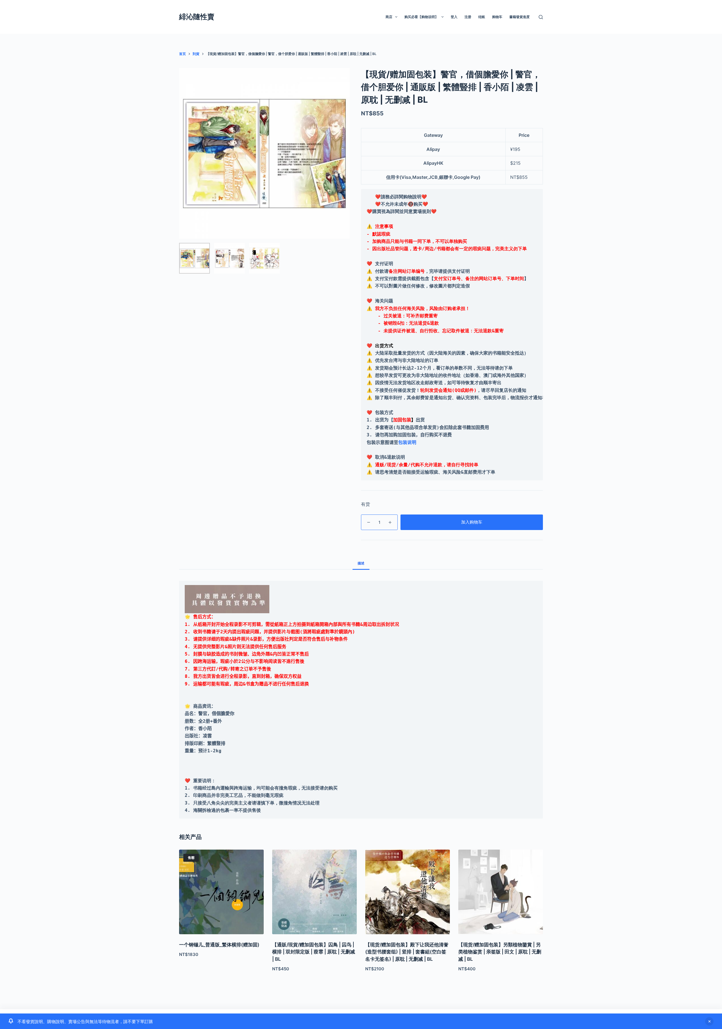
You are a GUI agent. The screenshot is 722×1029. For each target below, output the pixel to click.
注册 (468, 17)
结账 (481, 17)
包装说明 (407, 442)
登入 (454, 17)
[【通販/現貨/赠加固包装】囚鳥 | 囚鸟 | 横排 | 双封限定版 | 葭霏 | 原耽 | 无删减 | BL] (314, 892)
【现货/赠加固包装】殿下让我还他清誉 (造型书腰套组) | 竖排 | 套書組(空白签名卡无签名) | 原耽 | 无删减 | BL (406, 952)
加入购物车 (471, 522)
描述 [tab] (361, 563)
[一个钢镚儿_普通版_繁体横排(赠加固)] (221, 892)
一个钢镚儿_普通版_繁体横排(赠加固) (219, 944)
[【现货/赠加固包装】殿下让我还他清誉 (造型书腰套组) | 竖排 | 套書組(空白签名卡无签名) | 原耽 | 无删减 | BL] (407, 892)
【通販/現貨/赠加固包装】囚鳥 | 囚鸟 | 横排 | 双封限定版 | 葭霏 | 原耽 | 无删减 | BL (313, 952)
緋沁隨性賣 (196, 16)
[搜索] (541, 17)
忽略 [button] (709, 1021)
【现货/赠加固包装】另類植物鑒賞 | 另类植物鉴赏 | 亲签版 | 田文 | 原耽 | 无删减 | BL (499, 952)
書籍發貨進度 (519, 17)
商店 (389, 17)
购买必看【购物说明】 (421, 17)
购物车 (497, 17)
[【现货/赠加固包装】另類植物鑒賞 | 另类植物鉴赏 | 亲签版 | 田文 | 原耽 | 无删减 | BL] (500, 892)
